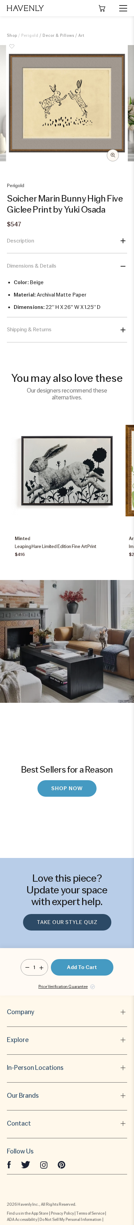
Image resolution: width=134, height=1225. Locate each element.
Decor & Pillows (58, 35)
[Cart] (102, 8)
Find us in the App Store (27, 1213)
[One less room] (27, 967)
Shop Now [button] (67, 788)
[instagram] (44, 1164)
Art (81, 35)
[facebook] (9, 1164)
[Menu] (120, 8)
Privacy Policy (62, 1213)
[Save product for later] (12, 50)
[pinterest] (61, 1164)
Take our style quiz (67, 922)
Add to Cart (82, 967)
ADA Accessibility (22, 1219)
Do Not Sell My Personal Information (71, 1219)
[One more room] (41, 967)
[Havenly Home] (25, 8)
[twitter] (25, 1164)
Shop (12, 35)
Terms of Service (90, 1213)
